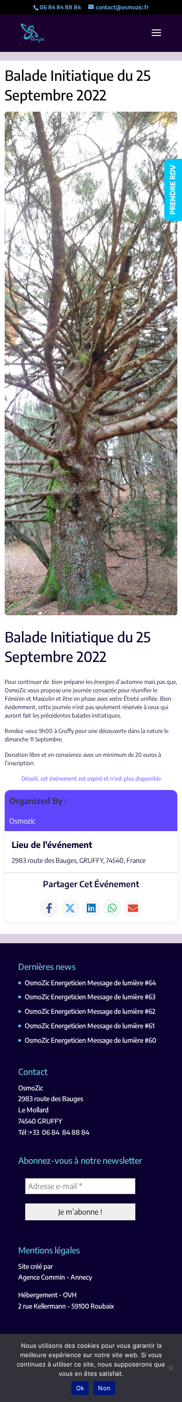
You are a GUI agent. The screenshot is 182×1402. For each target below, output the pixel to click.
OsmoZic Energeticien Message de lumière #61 (89, 1026)
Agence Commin (41, 1277)
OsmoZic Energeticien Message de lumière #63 (90, 997)
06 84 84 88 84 (65, 1132)
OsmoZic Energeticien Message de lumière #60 (90, 1040)
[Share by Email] (133, 908)
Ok (80, 1388)
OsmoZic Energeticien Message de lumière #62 (90, 1011)
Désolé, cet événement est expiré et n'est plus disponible (91, 778)
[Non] (170, 1368)
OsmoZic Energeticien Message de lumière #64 (90, 983)
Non (104, 1388)
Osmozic (22, 821)
